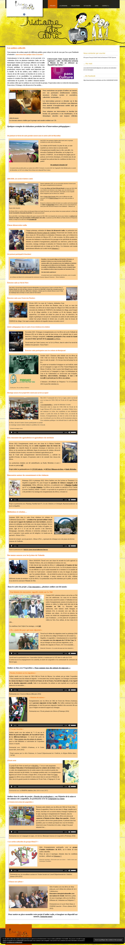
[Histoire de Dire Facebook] (24, 14)
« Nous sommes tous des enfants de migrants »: (52, 668)
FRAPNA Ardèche (27, 790)
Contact (105, 5)
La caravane (63, 5)
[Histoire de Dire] (24, 6)
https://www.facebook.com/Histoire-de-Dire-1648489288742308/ (100, 80)
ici (57, 384)
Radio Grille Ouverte (49, 196)
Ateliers (52, 5)
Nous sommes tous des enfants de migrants (28, 739)
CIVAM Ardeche (37, 469)
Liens (96, 5)
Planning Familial (71, 485)
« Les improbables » (46, 404)
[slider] (73, 432)
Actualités (87, 5)
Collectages (75, 5)
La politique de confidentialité (14, 942)
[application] (43, 432)
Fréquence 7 (57, 856)
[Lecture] (12, 432)
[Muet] (69, 432)
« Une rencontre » (34, 587)
